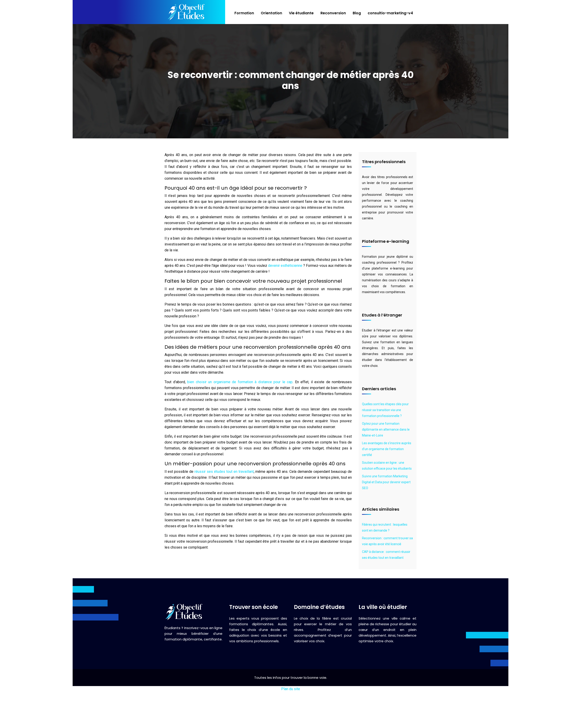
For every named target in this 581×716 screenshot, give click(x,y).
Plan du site (290, 689)
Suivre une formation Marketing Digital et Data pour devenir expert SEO (386, 482)
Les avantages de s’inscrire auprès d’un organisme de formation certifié (386, 449)
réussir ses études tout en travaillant (224, 471)
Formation (244, 13)
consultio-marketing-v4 (390, 13)
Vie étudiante (301, 13)
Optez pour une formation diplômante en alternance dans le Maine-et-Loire (386, 429)
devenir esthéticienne (285, 265)
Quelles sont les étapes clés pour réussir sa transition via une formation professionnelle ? (385, 410)
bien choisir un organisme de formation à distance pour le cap (240, 382)
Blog (357, 13)
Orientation (271, 13)
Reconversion (333, 13)
